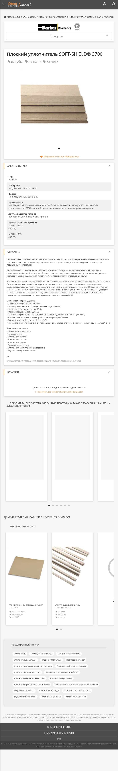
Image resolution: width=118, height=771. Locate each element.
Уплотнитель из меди (49, 690)
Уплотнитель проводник (61, 678)
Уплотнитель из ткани (76, 696)
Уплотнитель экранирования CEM (29, 678)
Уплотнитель (20, 653)
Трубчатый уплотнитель (25, 696)
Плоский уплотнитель (51, 660)
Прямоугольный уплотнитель (77, 690)
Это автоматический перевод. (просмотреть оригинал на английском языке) (44, 361)
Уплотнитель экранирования (27, 672)
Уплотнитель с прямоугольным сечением (33, 666)
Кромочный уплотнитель (68, 653)
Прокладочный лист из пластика (71, 666)
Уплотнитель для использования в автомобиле (76, 684)
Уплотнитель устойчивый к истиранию (32, 684)
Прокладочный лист (75, 660)
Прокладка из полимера (42, 653)
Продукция (57, 36)
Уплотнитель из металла (25, 660)
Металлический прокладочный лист (62, 672)
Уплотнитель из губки (51, 696)
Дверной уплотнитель (24, 690)
